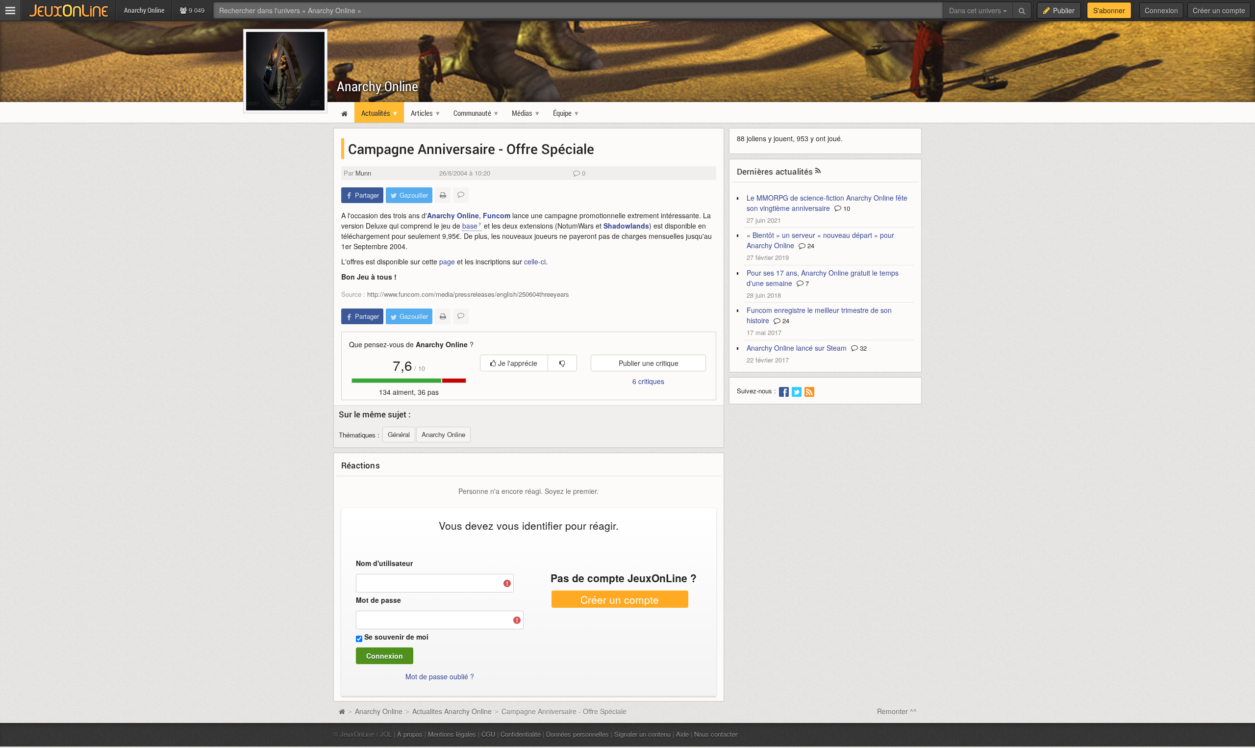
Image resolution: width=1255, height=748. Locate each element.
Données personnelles (577, 734)
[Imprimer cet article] (443, 195)
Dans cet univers (976, 10)
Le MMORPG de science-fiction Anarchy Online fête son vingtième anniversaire (827, 203)
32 (862, 348)
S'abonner (1109, 10)
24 (809, 245)
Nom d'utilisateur (384, 563)
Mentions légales (452, 734)
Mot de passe (378, 600)
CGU (488, 734)
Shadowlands (626, 226)
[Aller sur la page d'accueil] (341, 711)
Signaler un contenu (642, 734)
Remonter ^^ (897, 711)
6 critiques (648, 381)
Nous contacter (715, 734)
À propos (410, 734)
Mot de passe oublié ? (439, 676)
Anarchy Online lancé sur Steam (797, 348)
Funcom (496, 215)
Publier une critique (648, 363)
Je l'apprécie (516, 363)
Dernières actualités (775, 171)
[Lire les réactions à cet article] (461, 195)
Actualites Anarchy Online (452, 711)
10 (845, 208)
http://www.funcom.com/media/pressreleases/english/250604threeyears (468, 294)
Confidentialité (521, 734)
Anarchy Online (377, 86)
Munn (363, 173)
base (469, 226)
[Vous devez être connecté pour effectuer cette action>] (562, 363)
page (447, 261)
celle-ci (535, 261)
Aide (682, 734)
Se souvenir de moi (396, 637)
